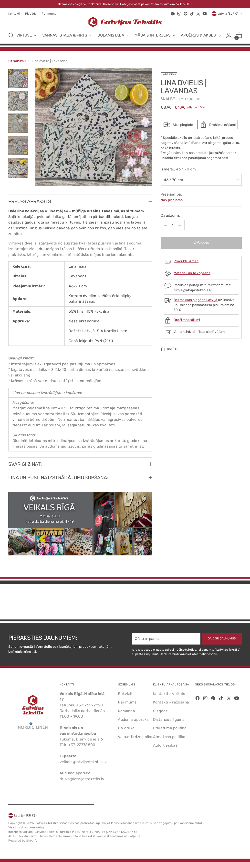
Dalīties (173, 349)
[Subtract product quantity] (165, 225)
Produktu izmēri (186, 261)
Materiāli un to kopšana (192, 273)
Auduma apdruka (133, 719)
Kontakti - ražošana (171, 702)
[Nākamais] (220, 35)
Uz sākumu (17, 61)
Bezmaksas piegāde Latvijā (196, 300)
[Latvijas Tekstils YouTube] (204, 13)
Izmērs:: (178, 169)
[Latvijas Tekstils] (125, 22)
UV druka (126, 728)
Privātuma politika (170, 728)
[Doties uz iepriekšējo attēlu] (226, 603)
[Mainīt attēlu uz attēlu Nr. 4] (18, 145)
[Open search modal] (11, 35)
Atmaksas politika (169, 736)
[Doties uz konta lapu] (229, 35)
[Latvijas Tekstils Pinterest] (185, 13)
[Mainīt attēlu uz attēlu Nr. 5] (18, 168)
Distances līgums (169, 719)
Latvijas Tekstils (46, 823)
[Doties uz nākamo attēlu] (237, 603)
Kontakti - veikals (169, 693)
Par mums (127, 702)
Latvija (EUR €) (228, 13)
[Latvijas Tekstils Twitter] (198, 13)
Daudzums (170, 215)
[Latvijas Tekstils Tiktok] (192, 13)
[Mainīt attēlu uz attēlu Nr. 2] (18, 101)
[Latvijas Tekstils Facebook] (173, 13)
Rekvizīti (126, 693)
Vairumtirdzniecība (135, 736)
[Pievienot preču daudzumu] (180, 225)
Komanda (126, 711)
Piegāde (160, 711)
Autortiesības (165, 745)
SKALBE (168, 98)
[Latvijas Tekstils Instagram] (179, 13)
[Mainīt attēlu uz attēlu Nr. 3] (18, 123)
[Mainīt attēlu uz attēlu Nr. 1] (18, 78)
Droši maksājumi (187, 320)
